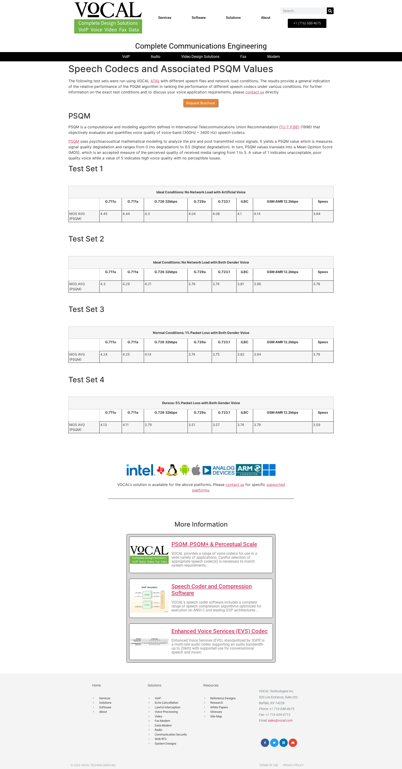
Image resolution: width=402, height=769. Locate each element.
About (265, 18)
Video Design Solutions (200, 56)
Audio (155, 56)
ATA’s (155, 81)
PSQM (73, 141)
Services (164, 18)
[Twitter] (274, 743)
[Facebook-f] (265, 743)
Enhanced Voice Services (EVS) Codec (219, 631)
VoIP (126, 56)
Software (199, 18)
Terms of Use (268, 765)
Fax (243, 56)
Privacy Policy (293, 765)
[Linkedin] (283, 743)
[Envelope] (293, 743)
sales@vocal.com (280, 720)
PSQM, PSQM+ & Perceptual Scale (214, 544)
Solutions (233, 18)
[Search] (330, 10)
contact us (254, 92)
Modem (273, 56)
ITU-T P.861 (289, 127)
